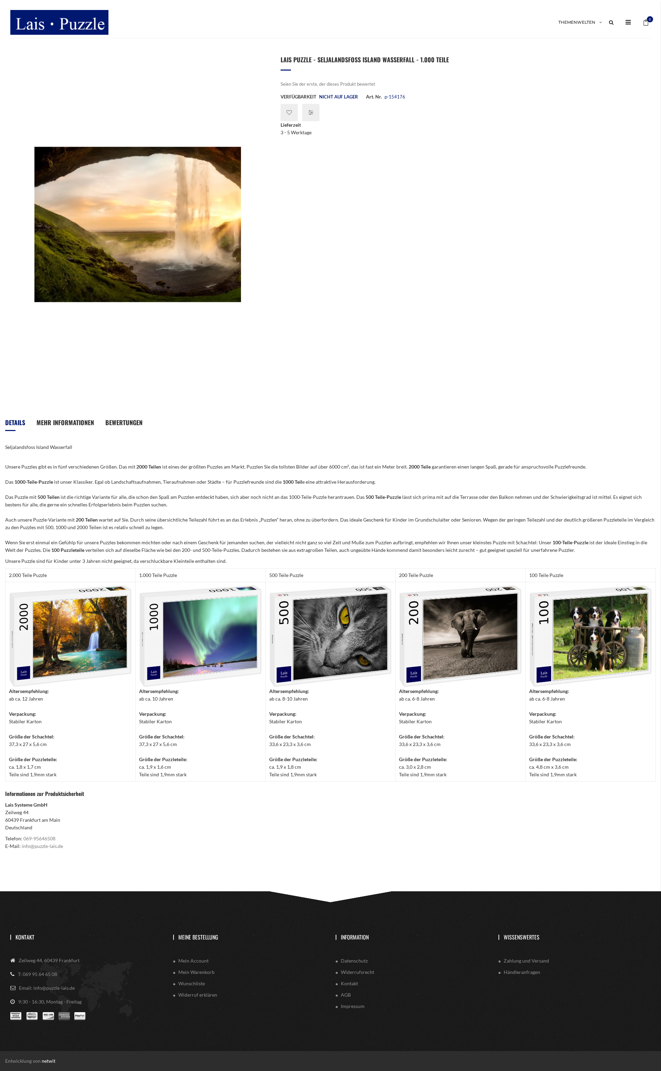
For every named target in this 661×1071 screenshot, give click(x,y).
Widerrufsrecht (357, 972)
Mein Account (193, 961)
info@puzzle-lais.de (42, 846)
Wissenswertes (521, 937)
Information (355, 937)
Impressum (353, 1006)
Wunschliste (191, 983)
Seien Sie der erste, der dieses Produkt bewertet (328, 84)
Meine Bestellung (198, 937)
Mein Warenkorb (196, 972)
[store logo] (59, 22)
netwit (48, 1061)
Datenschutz (354, 961)
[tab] (15, 425)
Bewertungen (124, 422)
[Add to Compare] (310, 112)
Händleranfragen (522, 972)
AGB (346, 995)
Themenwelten (576, 22)
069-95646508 (39, 838)
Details (15, 422)
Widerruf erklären (197, 995)
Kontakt (24, 937)
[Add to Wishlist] (289, 112)
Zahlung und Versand (526, 961)
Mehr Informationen (65, 422)
